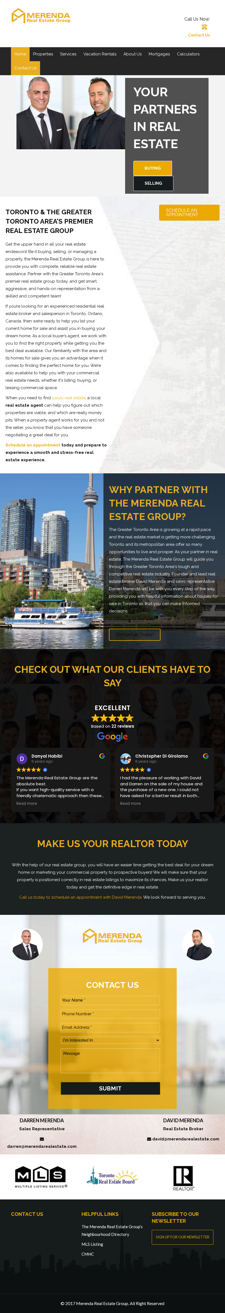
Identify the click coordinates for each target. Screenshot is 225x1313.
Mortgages (159, 54)
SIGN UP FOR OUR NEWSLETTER (182, 1237)
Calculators (188, 54)
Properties (43, 54)
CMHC (87, 1254)
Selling (153, 183)
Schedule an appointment (32, 445)
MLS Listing (92, 1244)
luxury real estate (68, 397)
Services (68, 54)
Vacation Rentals (99, 54)
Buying (153, 168)
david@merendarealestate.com (185, 1139)
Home (20, 54)
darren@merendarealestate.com (42, 1146)
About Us (132, 54)
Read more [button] (26, 803)
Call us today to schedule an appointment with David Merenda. (80, 897)
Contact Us (199, 34)
